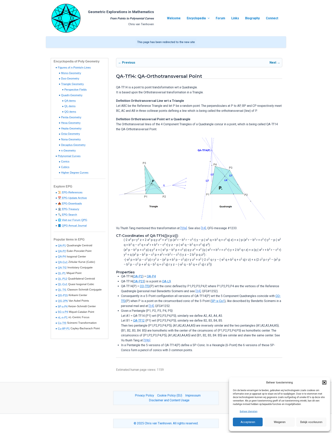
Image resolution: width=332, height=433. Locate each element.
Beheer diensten (248, 411)
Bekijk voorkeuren (311, 422)
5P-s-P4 (63, 306)
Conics (65, 161)
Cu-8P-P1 (64, 328)
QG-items (70, 111)
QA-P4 (62, 256)
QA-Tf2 (62, 267)
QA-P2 (62, 251)
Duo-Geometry (70, 78)
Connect (272, 18)
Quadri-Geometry (71, 95)
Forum (220, 18)
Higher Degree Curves (74, 172)
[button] (324, 382)
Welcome (174, 18)
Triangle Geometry (72, 83)
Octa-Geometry (70, 133)
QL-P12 (62, 278)
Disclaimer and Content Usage (169, 400)
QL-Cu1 (62, 284)
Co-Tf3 (62, 322)
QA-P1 (62, 245)
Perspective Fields (75, 89)
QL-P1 (62, 273)
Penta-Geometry (71, 117)
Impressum (193, 395)
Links (235, 18)
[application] (208, 18)
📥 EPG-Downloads (70, 203)
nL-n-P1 (63, 317)
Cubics (65, 166)
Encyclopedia (196, 18)
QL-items (70, 106)
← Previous (126, 62)
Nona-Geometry (71, 139)
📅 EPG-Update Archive (72, 197)
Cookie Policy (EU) (169, 395)
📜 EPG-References (70, 192)
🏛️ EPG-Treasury (68, 209)
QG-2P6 (63, 300)
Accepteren (248, 422)
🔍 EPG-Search (67, 214)
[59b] (147, 340)
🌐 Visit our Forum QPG (72, 219)
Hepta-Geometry (71, 128)
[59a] (183, 228)
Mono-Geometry (71, 73)
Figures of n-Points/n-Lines (74, 67)
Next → (275, 62)
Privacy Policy (144, 395)
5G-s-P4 (63, 311)
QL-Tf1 (62, 289)
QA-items (70, 100)
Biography (252, 18)
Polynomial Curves (69, 156)
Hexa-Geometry (71, 122)
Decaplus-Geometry (73, 144)
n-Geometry (68, 150)
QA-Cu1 (63, 262)
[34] (203, 228)
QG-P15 (63, 295)
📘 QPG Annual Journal (72, 225)
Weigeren (280, 422)
